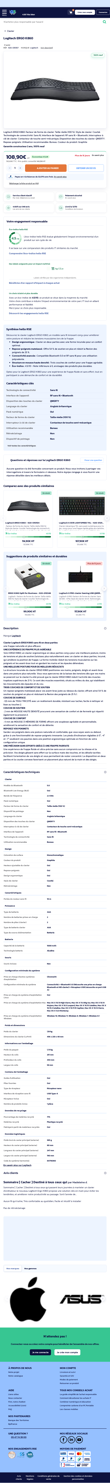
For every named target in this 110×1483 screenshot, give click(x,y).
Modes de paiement (69, 1379)
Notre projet (13, 1372)
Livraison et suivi (67, 1372)
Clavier (10, 31)
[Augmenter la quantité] (20, 168)
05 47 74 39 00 (18, 1437)
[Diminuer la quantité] (9, 168)
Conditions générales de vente (49, 1478)
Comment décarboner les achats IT (75, 1398)
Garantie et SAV (67, 1375)
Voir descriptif (47, 48)
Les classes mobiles (69, 1409)
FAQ (10, 1409)
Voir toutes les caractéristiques (21, 445)
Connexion (103, 12)
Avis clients (19, 1478)
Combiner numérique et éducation (75, 1401)
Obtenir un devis (86, 168)
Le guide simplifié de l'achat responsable (78, 1394)
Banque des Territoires (18, 1420)
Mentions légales (30, 1478)
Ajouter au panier (48, 168)
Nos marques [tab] (12, 1268)
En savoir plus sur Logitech (17, 1165)
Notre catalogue (15, 1375)
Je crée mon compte (67, 1352)
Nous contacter (15, 1398)
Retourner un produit (69, 1383)
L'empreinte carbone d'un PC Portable (77, 1405)
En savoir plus (98, 155)
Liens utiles (13, 1394)
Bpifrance (12, 1424)
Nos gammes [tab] (30, 1268)
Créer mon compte (85, 12)
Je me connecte (40, 1352)
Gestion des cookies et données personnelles (78, 1478)
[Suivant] (103, 89)
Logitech (16, 635)
